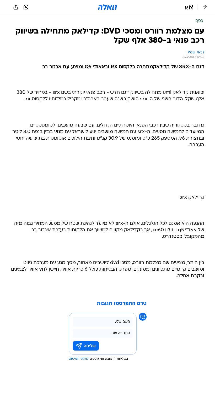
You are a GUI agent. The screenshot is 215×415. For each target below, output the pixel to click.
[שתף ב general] (16, 7)
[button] (189, 7)
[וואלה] (107, 7)
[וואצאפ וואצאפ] (26, 7)
